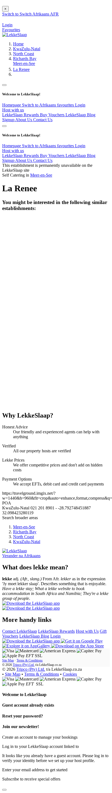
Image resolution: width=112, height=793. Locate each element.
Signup (8, 119)
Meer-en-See (24, 63)
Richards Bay (24, 58)
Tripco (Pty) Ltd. (24, 665)
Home (18, 44)
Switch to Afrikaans (39, 105)
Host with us (13, 110)
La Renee (21, 69)
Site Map (8, 660)
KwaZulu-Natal (26, 48)
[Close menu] (4, 85)
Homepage (12, 105)
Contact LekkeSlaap (19, 631)
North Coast (23, 53)
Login (80, 105)
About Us (24, 119)
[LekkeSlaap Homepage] (14, 34)
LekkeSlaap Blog (80, 114)
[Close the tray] (4, 790)
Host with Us (87, 631)
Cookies (70, 674)
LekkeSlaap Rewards (21, 114)
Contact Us (42, 119)
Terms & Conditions (30, 660)
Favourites (11, 29)
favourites (66, 105)
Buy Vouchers (53, 114)
